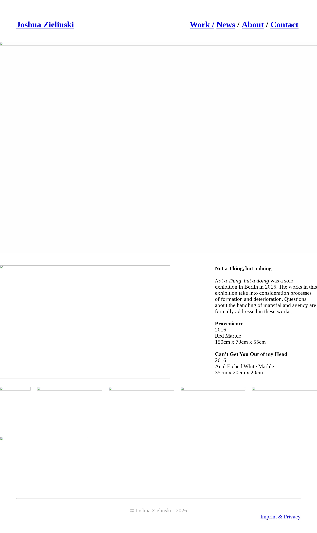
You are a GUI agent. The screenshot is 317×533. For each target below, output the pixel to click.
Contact (284, 24)
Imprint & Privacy (280, 517)
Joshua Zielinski (45, 24)
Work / (202, 24)
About (253, 24)
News (225, 24)
